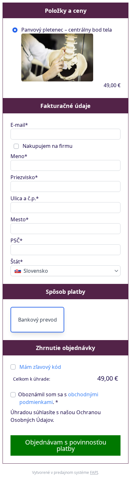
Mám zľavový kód (40, 366)
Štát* (16, 261)
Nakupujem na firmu (46, 145)
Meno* (18, 156)
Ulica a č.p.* (24, 198)
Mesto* (19, 219)
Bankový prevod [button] (37, 319)
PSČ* (16, 240)
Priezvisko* (24, 177)
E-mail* (19, 124)
